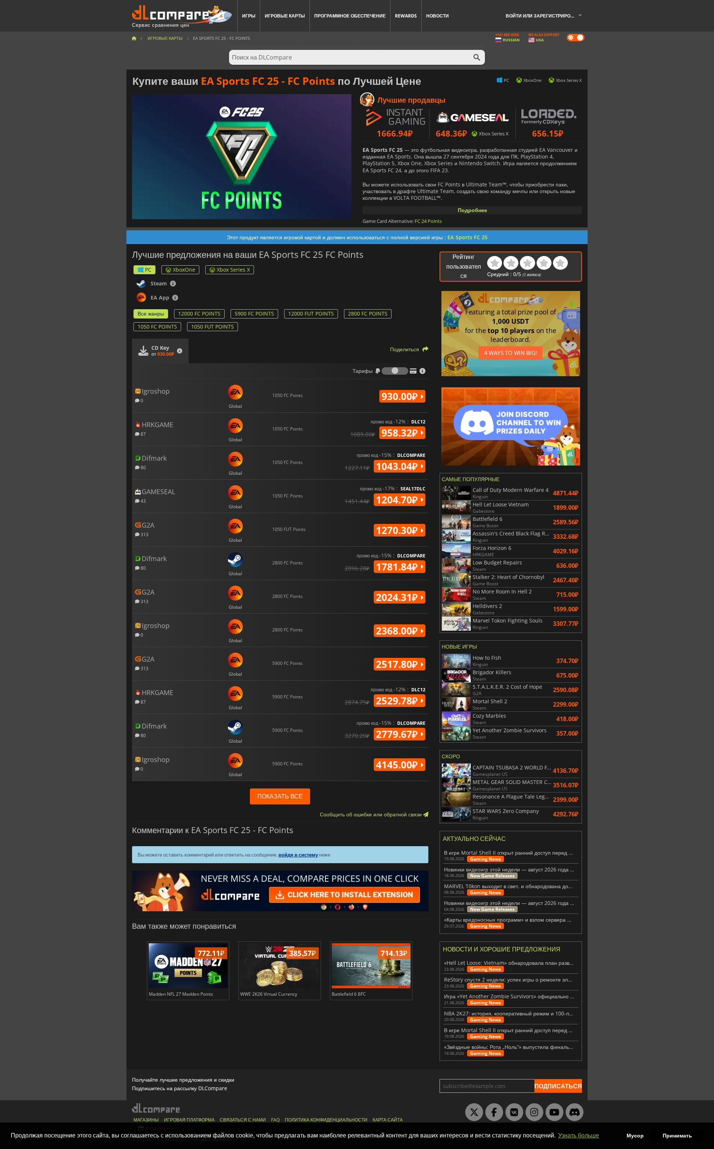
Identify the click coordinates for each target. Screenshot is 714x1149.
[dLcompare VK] (512, 1112)
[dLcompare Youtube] (552, 1112)
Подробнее (472, 210)
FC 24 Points (428, 221)
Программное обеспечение (350, 16)
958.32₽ (401, 432)
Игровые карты (285, 16)
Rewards (406, 16)
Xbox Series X (233, 269)
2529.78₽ (398, 700)
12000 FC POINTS (199, 313)
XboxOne (184, 269)
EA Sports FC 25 (467, 237)
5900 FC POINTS (254, 313)
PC (148, 269)
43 (142, 500)
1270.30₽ (398, 530)
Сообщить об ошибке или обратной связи (371, 814)
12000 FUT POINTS (311, 313)
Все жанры (151, 313)
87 (142, 433)
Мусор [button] (635, 1136)
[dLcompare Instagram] (532, 1112)
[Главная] (134, 38)
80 (142, 467)
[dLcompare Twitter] (472, 1112)
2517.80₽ (398, 664)
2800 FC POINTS (367, 313)
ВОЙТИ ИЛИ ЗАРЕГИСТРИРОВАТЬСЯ (547, 16)
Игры (248, 16)
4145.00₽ (398, 764)
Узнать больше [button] (578, 1135)
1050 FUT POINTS (212, 326)
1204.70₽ (398, 499)
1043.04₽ (398, 466)
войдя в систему (298, 854)
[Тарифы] (395, 371)
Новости (437, 16)
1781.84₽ (398, 566)
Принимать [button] (677, 1136)
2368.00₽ (398, 630)
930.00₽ (401, 396)
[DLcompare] (156, 1108)
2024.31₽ (398, 597)
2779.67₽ (398, 734)
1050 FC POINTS (157, 326)
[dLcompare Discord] (572, 1112)
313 (143, 534)
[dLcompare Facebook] (492, 1112)
